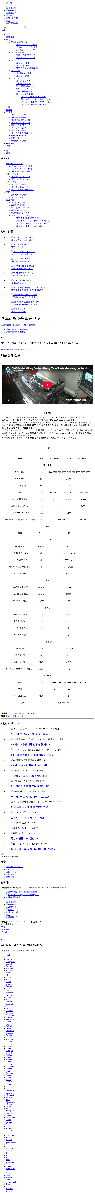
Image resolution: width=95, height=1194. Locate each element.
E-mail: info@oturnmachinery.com (25, 895)
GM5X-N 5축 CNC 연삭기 (22, 276)
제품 (8, 39)
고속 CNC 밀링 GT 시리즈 (24, 828)
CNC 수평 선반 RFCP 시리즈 (33, 97)
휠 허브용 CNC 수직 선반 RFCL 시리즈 (38, 99)
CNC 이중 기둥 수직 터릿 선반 (21, 713)
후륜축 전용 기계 (23, 84)
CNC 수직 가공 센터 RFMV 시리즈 (36, 102)
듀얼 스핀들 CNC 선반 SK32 (26, 838)
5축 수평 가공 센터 (19, 117)
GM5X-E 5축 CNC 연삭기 (22, 269)
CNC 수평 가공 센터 (24, 65)
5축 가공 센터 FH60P (20, 261)
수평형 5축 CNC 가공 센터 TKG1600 (30, 796)
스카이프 (5, 929)
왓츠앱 (4, 932)
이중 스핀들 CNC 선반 (25, 58)
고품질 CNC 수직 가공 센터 (23, 297)
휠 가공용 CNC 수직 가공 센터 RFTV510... (33, 849)
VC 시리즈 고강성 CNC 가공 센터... (29, 734)
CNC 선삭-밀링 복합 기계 (22, 254)
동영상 (9, 112)
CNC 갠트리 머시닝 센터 (21, 133)
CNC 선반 (15, 71)
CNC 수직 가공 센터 (24, 63)
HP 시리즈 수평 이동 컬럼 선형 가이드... (32, 744)
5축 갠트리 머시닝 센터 (26, 50)
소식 (8, 107)
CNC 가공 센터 (17, 60)
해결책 (9, 110)
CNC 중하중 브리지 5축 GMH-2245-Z (27, 290)
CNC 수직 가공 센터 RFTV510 (34, 104)
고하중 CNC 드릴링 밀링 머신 (24, 304)
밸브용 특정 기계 (23, 81)
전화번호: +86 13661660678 (25, 892)
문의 (8, 146)
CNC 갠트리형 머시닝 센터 (27, 68)
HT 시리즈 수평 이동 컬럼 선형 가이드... (32, 755)
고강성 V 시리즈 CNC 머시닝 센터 (29, 776)
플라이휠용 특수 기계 (25, 86)
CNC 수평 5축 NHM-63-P (22, 240)
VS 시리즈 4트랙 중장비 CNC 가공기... (31, 765)
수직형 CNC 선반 (18, 141)
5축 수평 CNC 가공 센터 (26, 47)
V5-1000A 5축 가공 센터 (21, 283)
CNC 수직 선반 (22, 76)
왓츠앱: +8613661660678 (24, 897)
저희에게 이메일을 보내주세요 (14, 349)
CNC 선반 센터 (17, 52)
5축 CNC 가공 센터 (19, 42)
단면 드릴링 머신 (18, 312)
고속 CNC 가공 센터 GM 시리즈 (27, 817)
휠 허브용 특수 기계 (24, 94)
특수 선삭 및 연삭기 (24, 89)
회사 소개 (10, 37)
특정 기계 (15, 78)
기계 (8, 153)
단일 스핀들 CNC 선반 (25, 55)
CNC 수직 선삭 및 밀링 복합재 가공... (30, 807)
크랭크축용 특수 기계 (25, 91)
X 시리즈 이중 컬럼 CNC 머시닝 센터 (30, 786)
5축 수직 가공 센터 (19, 115)
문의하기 (10, 143)
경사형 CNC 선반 (23, 73)
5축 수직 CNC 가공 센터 (26, 45)
